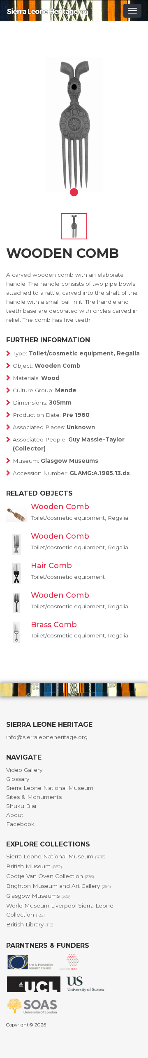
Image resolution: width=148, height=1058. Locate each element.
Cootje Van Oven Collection (50, 876)
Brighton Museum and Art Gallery (58, 886)
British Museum (34, 866)
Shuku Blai (21, 806)
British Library (29, 924)
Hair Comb (51, 565)
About (14, 815)
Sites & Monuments (34, 797)
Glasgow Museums (38, 895)
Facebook (20, 824)
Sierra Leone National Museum (49, 788)
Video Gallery (24, 770)
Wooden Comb (60, 506)
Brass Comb (54, 624)
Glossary (17, 779)
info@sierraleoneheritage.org (47, 737)
